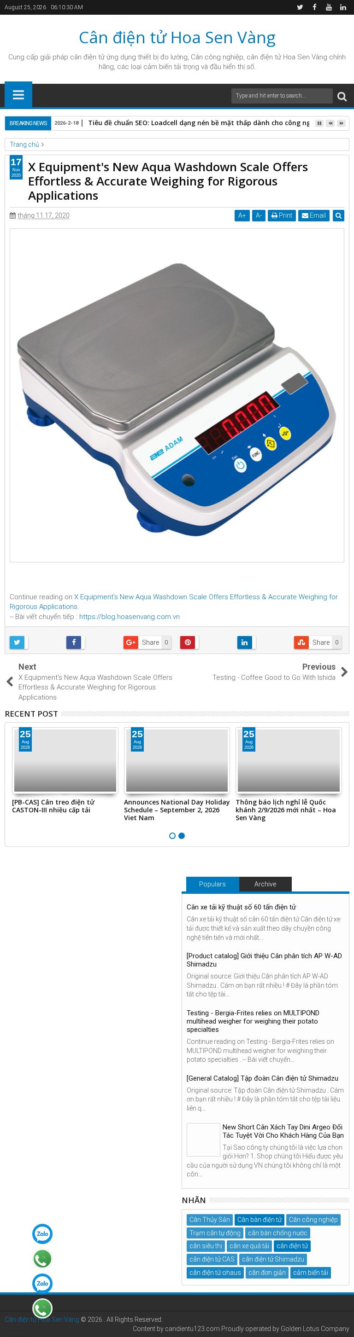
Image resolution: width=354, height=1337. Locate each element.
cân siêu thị (205, 1246)
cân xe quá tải (249, 1246)
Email (317, 215)
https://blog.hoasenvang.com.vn (129, 617)
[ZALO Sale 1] (42, 1234)
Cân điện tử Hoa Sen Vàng (177, 37)
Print (284, 215)
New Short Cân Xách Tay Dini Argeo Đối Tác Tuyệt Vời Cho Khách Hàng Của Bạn (283, 1131)
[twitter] (300, 7)
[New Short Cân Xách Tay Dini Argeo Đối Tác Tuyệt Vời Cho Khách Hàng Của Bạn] (203, 1140)
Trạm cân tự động (215, 1233)
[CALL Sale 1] (42, 1259)
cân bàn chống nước (277, 1233)
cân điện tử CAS (212, 1259)
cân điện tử (87, 57)
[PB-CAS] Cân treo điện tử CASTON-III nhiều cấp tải (53, 806)
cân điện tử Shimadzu (273, 1259)
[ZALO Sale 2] (42, 1283)
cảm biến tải (310, 1272)
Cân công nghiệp (313, 1219)
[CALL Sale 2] (42, 1308)
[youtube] (328, 7)
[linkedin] (342, 7)
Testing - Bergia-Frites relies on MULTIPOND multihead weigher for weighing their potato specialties (253, 1021)
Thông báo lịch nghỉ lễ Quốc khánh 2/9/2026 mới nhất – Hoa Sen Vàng (286, 810)
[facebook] (314, 7)
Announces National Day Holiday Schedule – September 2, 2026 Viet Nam (177, 810)
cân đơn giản (267, 1272)
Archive (265, 884)
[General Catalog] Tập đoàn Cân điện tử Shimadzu (262, 1078)
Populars (212, 884)
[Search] (342, 96)
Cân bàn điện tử (259, 1219)
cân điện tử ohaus (215, 1272)
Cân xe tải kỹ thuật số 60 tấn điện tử (241, 907)
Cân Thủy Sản (209, 1219)
